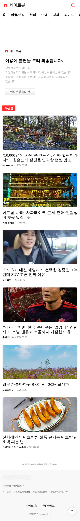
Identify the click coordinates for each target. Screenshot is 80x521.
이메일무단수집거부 (59, 491)
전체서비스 (48, 505)
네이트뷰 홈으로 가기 (20, 91)
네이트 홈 (31, 505)
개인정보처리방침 (21, 491)
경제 (56, 15)
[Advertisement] (40, 33)
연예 (44, 15)
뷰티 (33, 15)
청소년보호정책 (40, 491)
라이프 (69, 15)
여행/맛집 (18, 15)
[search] (73, 5)
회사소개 (6, 491)
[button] (72, 511)
